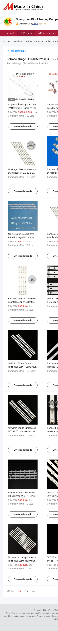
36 (26, 591)
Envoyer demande (23, 126)
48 (33, 591)
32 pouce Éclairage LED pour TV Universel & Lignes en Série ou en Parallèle (23, 108)
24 (19, 591)
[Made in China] (23, 6)
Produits (27, 33)
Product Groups (17, 50)
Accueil (10, 33)
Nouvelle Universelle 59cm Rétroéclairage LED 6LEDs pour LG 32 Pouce (21, 237)
